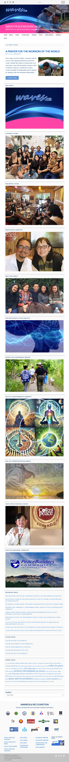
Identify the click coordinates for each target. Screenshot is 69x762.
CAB (47, 666)
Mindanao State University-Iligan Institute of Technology (19, 676)
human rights (11, 671)
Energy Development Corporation (44, 668)
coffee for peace (55, 665)
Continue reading (12, 77)
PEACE (41, 35)
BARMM (13, 666)
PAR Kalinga (60, 676)
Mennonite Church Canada (54, 673)
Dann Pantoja (10, 54)
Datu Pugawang (29, 668)
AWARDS (58, 35)
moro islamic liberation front (38, 676)
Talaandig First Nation (32, 681)
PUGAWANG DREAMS (42, 737)
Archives (8, 692)
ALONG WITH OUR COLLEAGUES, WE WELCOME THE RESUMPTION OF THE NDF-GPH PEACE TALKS (33, 630)
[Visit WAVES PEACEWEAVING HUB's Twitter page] (13, 2)
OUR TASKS (23, 743)
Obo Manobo (51, 676)
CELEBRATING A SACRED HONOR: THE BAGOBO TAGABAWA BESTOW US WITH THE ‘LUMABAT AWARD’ (34, 604)
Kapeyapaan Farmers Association (22, 673)
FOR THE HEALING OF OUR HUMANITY (16, 653)
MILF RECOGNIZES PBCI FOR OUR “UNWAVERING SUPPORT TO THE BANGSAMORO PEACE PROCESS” (33, 596)
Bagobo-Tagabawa (20, 663)
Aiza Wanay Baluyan (11, 663)
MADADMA (36, 673)
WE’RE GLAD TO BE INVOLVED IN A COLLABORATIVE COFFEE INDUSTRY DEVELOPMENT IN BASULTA (34, 627)
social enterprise (52, 679)
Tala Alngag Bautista (22, 681)
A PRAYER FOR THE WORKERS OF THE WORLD (33, 51)
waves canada (51, 681)
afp (6, 663)
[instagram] (10, 2)
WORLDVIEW (25, 35)
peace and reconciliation (21, 678)
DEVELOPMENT (49, 35)
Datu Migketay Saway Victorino (17, 668)
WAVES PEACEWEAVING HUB (23, 26)
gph (52, 668)
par (56, 676)
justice (6, 673)
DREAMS (34, 35)
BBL (16, 666)
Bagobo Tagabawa (28, 663)
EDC (36, 668)
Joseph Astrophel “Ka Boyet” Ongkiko (53, 671)
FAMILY (17, 35)
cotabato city (7, 668)
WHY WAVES (23, 737)
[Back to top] (65, 758)
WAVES (11, 35)
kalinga (10, 673)
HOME (5, 35)
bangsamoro (35, 663)
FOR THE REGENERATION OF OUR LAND (16, 650)
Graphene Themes (16, 760)
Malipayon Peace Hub (43, 673)
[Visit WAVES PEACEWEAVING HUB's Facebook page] (7, 2)
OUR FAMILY (24, 740)
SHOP (5, 38)
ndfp (47, 676)
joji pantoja (40, 671)
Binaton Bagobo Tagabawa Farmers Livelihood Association (33, 666)
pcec (6, 679)
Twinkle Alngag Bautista (43, 681)
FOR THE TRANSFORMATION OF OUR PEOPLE (18, 647)
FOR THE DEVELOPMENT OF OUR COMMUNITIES (19, 643)
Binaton (19, 666)
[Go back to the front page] (34, 19)
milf (6, 676)
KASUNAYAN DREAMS (42, 740)
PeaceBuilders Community (39, 679)
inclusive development (24, 671)
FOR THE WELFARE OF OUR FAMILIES (16, 640)
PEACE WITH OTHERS (10, 746)
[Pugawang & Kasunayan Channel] (5, 2)
